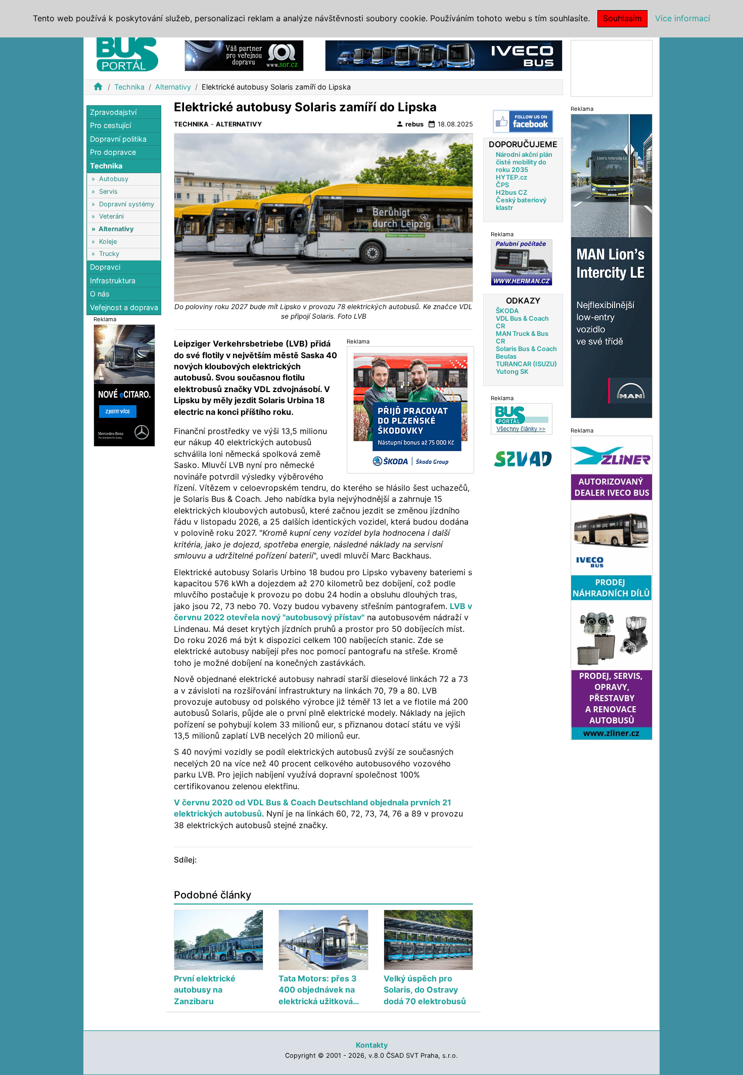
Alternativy (173, 86)
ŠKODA (507, 311)
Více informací (682, 18)
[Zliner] (612, 587)
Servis (108, 191)
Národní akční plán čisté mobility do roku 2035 (524, 162)
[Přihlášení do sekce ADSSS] (523, 459)
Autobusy (113, 179)
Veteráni (111, 217)
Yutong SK (512, 371)
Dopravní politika (118, 139)
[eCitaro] (124, 385)
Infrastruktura (112, 280)
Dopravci (105, 267)
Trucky (109, 253)
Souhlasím (622, 18)
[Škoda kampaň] (410, 409)
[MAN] (612, 265)
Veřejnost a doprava (124, 307)
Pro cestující (110, 125)
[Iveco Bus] (444, 55)
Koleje (108, 241)
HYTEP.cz (511, 177)
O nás (100, 294)
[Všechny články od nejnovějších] (521, 418)
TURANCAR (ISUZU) (526, 364)
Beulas (506, 356)
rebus (410, 124)
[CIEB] (612, 67)
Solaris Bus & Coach (526, 349)
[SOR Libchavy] (244, 55)
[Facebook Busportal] (523, 121)
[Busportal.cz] (127, 53)
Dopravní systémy (126, 204)
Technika (129, 86)
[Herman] (521, 262)
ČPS (502, 185)
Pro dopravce (113, 152)
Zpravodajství (113, 112)
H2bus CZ (511, 192)
